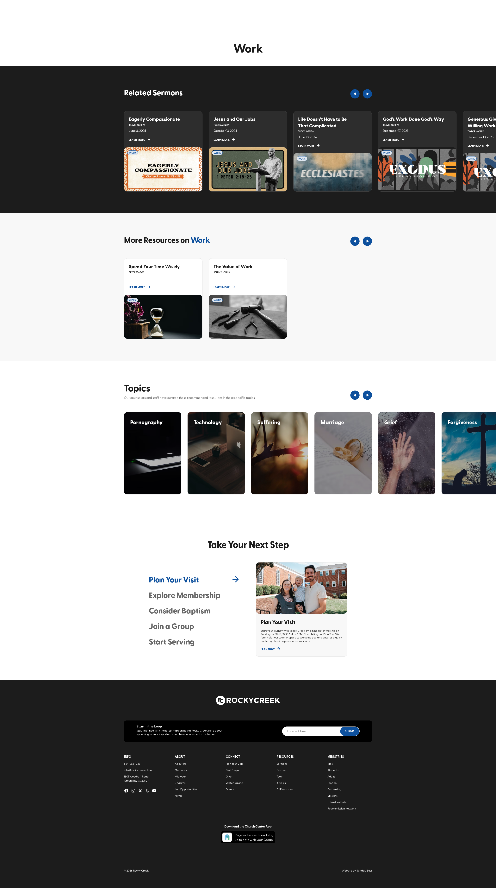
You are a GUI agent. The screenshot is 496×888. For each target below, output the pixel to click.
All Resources (284, 789)
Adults (331, 776)
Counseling (334, 789)
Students (332, 770)
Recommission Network (341, 808)
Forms (178, 795)
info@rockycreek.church (139, 770)
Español (332, 783)
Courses (281, 770)
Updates (180, 783)
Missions (332, 795)
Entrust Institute (336, 802)
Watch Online (234, 783)
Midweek (180, 776)
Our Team (181, 770)
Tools (279, 776)
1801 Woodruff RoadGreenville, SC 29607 (136, 778)
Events (230, 789)
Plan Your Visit (234, 763)
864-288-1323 (132, 763)
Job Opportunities (186, 789)
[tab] (194, 579)
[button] (355, 93)
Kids (330, 763)
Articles (281, 783)
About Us (180, 763)
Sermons (281, 763)
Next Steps (232, 770)
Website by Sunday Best (357, 870)
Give (229, 776)
